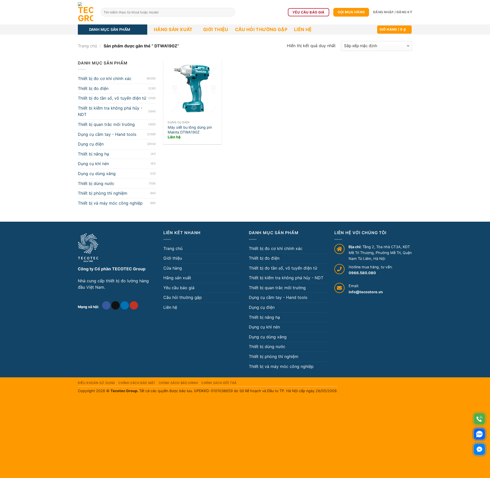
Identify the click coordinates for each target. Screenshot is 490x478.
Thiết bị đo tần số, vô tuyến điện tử (112, 98)
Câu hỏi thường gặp (261, 29)
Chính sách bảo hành (178, 383)
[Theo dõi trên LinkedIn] (124, 305)
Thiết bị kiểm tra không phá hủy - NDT (110, 111)
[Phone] (479, 418)
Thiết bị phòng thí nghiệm (102, 193)
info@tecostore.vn (366, 292)
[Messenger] (479, 449)
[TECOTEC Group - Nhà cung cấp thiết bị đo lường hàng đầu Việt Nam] (85, 12)
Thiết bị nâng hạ (93, 153)
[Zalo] (479, 434)
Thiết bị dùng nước (96, 183)
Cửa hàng (172, 268)
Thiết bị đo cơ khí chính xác (104, 78)
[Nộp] (230, 12)
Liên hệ (303, 29)
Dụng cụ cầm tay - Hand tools (107, 134)
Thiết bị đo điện (93, 88)
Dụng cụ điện (91, 144)
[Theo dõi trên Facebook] (106, 305)
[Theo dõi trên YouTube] (134, 305)
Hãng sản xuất (173, 29)
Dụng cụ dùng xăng (97, 173)
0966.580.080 (362, 273)
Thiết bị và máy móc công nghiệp (110, 203)
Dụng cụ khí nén (93, 163)
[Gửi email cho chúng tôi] (115, 305)
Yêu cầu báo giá (178, 287)
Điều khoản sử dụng (96, 383)
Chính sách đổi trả (219, 383)
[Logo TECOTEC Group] (88, 248)
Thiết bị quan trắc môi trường (106, 124)
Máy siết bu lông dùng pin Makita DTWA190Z (190, 129)
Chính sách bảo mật (136, 383)
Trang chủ (87, 45)
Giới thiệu (215, 29)
